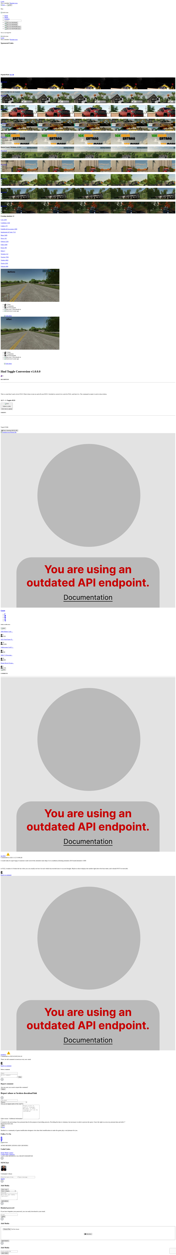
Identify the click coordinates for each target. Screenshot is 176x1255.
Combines (5, 223)
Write (20, 1077)
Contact (11, 1152)
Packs (4, 248)
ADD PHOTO (5, 1241)
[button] (4, 614)
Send (2, 1125)
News (4, 238)
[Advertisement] (17, 58)
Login (2, 1)
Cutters (4, 226)
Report (3, 1089)
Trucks (4, 263)
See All (12, 74)
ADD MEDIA (4, 1201)
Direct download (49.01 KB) (10, 430)
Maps (4, 235)
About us (11, 1154)
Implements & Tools (8, 232)
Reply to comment (6, 875)
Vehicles (4, 266)
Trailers (4, 260)
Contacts (6, 19)
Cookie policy (5, 1154)
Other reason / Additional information (11, 1118)
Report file (13, 432)
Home (6, 15)
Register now (14, 3)
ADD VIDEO (4, 1253)
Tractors (5, 257)
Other (4, 244)
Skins (3, 251)
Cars (4, 220)
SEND (3, 1216)
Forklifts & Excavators (9, 229)
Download (4, 82)
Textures (4, 254)
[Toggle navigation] (6, 5)
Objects (4, 241)
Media (6, 17)
